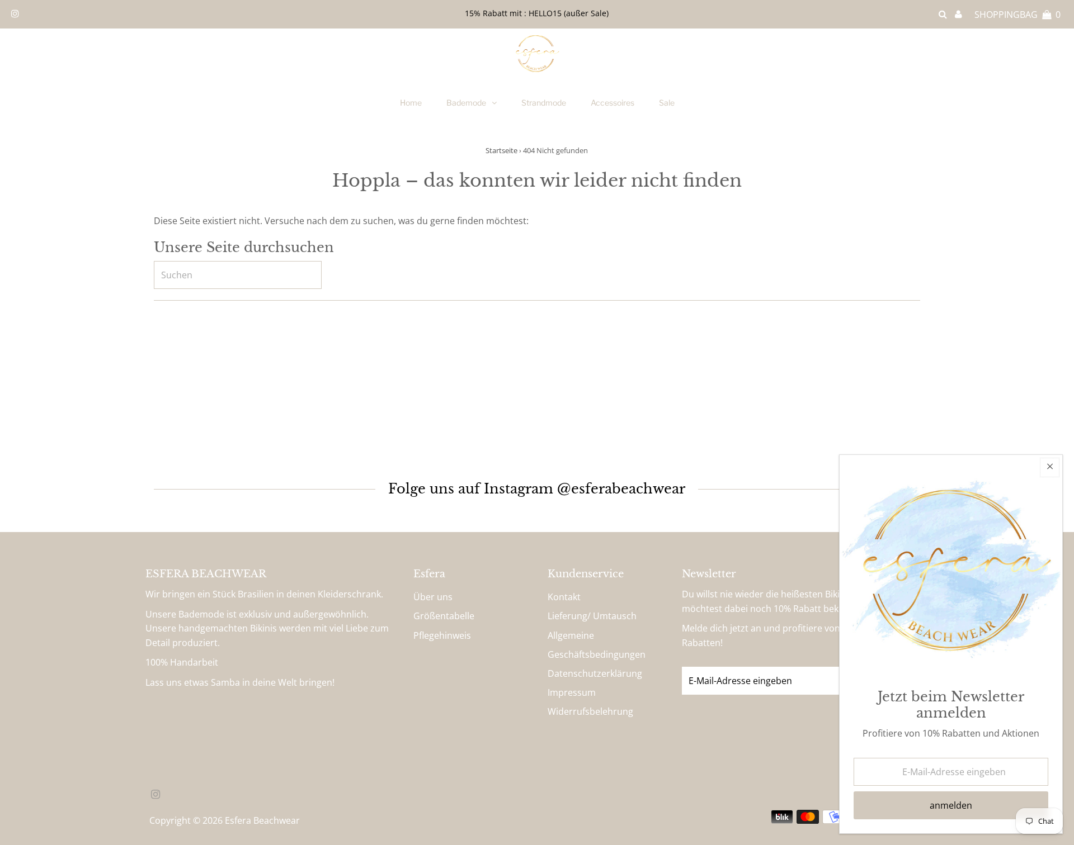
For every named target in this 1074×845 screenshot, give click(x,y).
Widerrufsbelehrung (590, 711)
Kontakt (564, 597)
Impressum (572, 692)
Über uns (433, 597)
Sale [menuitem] (667, 102)
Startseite (501, 150)
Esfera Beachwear (262, 820)
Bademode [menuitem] (466, 102)
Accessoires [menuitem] (612, 102)
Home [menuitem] (411, 102)
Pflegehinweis (442, 635)
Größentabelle (443, 616)
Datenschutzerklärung (595, 673)
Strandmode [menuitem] (543, 102)
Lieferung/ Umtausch (592, 616)
